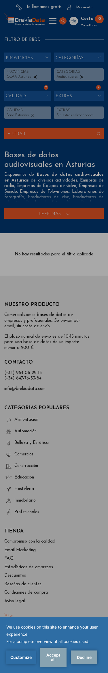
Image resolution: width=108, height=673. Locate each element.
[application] (54, 645)
